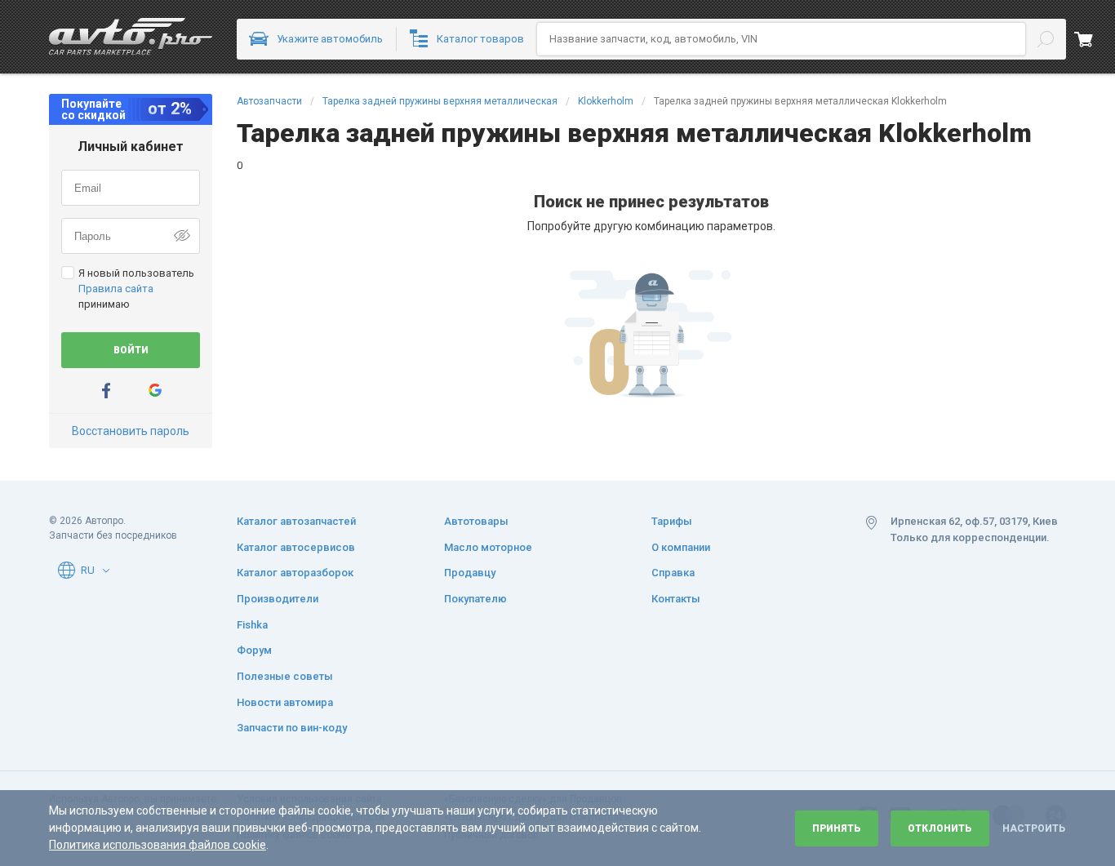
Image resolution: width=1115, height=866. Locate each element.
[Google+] (155, 390)
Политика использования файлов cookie (157, 844)
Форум (254, 650)
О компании (680, 547)
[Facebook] (106, 390)
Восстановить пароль (130, 430)
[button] (106, 570)
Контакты (675, 599)
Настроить (1033, 828)
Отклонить (940, 828)
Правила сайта (115, 288)
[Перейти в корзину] (1094, 39)
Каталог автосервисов (296, 547)
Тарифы (671, 521)
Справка (673, 572)
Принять (836, 828)
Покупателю (475, 599)
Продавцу (469, 572)
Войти (131, 350)
